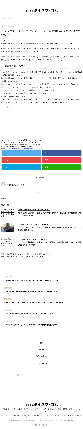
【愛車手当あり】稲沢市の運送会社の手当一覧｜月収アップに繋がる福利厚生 (30, 291)
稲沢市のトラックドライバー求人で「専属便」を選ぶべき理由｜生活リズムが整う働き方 (34, 302)
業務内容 (37, 415)
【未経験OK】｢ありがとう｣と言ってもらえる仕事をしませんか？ (29, 254)
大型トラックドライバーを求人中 (21, 142)
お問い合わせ (66, 415)
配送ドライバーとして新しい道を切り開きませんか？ (25, 256)
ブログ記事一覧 (41, 363)
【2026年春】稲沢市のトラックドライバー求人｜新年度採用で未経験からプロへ (31, 325)
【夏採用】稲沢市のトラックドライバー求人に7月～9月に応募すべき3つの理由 (31, 280)
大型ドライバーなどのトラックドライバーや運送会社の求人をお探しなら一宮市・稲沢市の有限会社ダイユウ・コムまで (41, 410)
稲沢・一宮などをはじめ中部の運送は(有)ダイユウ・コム (22, 140)
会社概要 (56, 415)
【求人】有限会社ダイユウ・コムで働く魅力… (34, 210)
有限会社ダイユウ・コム (15, 185)
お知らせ (3, 198)
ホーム (6, 415)
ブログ (46, 415)
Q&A (41, 343)
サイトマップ (76, 415)
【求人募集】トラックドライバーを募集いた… (34, 239)
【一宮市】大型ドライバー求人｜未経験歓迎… (34, 224)
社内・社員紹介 (41, 356)
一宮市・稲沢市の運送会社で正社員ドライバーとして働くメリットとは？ (29, 314)
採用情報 (16, 415)
